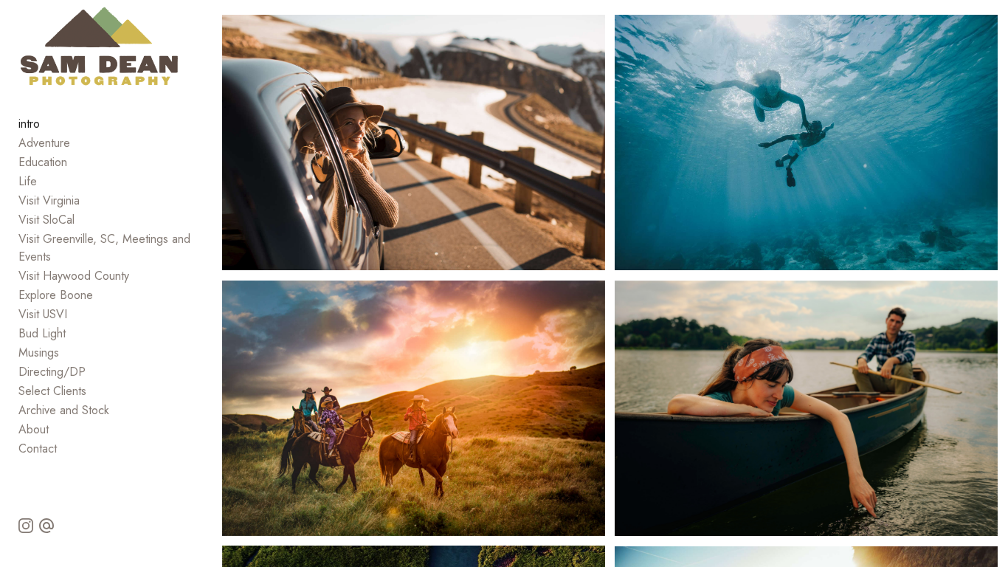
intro (29, 123)
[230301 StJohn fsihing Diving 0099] (806, 142)
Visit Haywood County (73, 275)
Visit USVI (42, 314)
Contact (37, 448)
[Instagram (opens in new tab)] (25, 525)
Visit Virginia (49, 200)
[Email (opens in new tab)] (46, 525)
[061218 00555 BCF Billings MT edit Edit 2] (413, 408)
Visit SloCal (46, 219)
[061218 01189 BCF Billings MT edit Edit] (413, 142)
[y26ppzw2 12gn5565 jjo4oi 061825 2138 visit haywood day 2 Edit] (806, 408)
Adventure (44, 142)
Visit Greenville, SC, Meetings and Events (104, 247)
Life (27, 181)
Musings (38, 352)
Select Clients (52, 390)
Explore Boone (55, 294)
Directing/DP (52, 371)
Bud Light (42, 333)
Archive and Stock (63, 410)
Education (42, 162)
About (33, 429)
